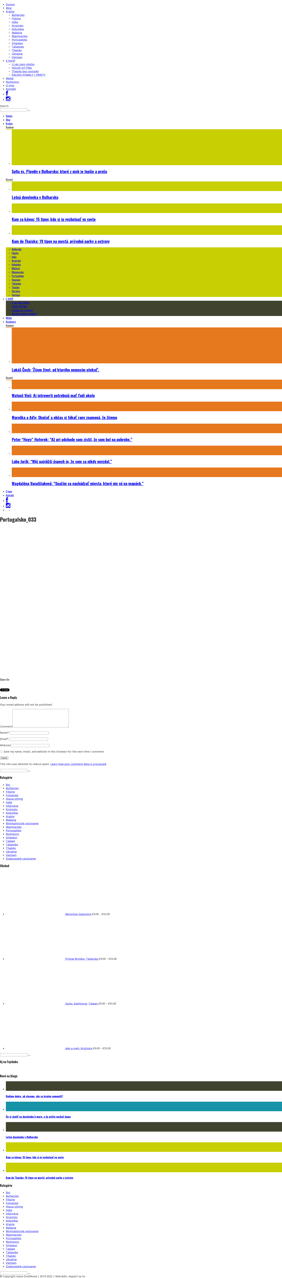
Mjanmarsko (19, 36)
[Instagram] (8, 99)
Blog (9, 8)
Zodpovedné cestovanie (21, 858)
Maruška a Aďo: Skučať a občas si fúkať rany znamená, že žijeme (64, 417)
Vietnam (17, 57)
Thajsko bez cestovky (25, 71)
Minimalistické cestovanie (22, 823)
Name (4, 732)
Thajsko (17, 50)
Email (4, 739)
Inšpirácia (12, 806)
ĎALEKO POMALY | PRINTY (28, 75)
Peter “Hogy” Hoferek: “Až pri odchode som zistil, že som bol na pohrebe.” (72, 439)
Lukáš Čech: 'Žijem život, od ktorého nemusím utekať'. (55, 370)
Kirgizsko (17, 25)
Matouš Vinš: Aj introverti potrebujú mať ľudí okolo (53, 395)
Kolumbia (18, 29)
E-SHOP (10, 60)
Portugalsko (19, 39)
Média (10, 78)
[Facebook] (7, 94)
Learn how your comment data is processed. (78, 764)
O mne (10, 85)
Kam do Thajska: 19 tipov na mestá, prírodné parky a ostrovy (61, 241)
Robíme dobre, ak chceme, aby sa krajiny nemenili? (34, 1096)
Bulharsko (18, 15)
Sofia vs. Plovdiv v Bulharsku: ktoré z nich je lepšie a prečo (59, 171)
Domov (10, 4)
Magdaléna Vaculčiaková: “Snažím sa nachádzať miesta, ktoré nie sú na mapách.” (78, 483)
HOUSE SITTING (22, 68)
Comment (6, 726)
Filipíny (16, 18)
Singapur (17, 43)
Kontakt (11, 89)
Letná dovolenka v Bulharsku (35, 197)
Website (5, 745)
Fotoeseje (12, 795)
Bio (8, 784)
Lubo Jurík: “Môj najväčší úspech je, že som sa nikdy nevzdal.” (62, 461)
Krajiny (10, 11)
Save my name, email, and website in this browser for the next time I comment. (54, 751)
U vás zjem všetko (23, 64)
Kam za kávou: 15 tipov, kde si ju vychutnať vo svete (54, 219)
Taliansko (18, 46)
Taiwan (10, 841)
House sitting (14, 799)
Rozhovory (12, 82)
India (15, 22)
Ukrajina (17, 53)
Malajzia (17, 32)
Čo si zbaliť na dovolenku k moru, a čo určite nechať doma (38, 1117)
